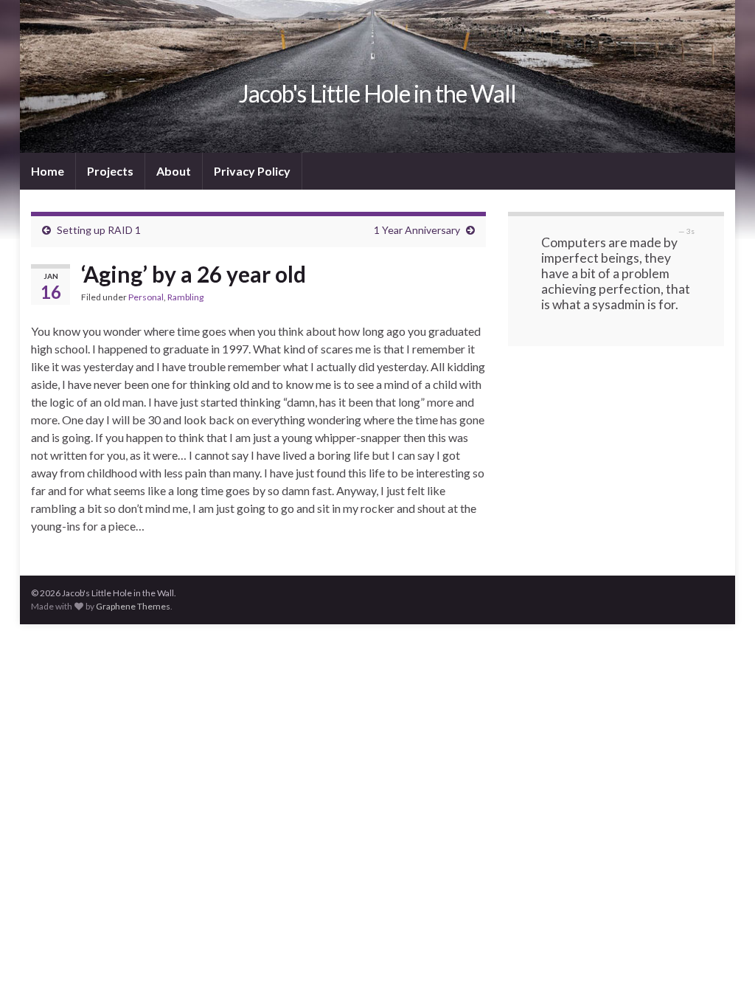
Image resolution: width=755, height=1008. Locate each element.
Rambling (185, 297)
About (173, 171)
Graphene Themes (133, 606)
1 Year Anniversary (417, 230)
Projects (110, 171)
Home (47, 171)
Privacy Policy (252, 171)
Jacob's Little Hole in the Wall (377, 93)
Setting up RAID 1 (99, 230)
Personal (146, 297)
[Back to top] (721, 974)
